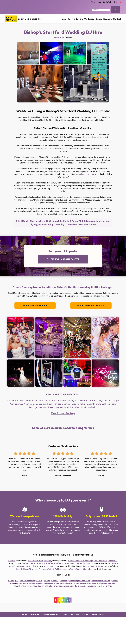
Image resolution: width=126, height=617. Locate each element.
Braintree (47, 561)
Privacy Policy (96, 2)
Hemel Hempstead (37, 563)
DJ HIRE (24, 614)
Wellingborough (61, 569)
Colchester (112, 561)
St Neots (24, 569)
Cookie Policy (107, 2)
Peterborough (89, 566)
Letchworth (113, 563)
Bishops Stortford (35, 561)
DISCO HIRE (35, 614)
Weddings (89, 19)
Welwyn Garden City (77, 569)
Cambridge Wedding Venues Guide (75, 581)
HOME (102, 614)
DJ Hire (39, 581)
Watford (50, 569)
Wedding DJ (13, 581)
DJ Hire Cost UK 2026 (103, 586)
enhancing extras (86, 174)
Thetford (42, 569)
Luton (10, 566)
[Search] (93, 5)
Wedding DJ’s (55, 221)
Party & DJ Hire (75, 19)
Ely (14, 563)
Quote (99, 19)
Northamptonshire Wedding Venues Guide (69, 583)
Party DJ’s (68, 221)
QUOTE (66, 614)
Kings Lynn (90, 563)
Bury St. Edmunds (75, 561)
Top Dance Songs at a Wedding (102, 583)
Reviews (107, 19)
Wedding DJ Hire (59, 37)
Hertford (49, 563)
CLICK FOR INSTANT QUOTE (63, 259)
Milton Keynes (19, 566)
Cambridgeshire (100, 561)
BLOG (94, 614)
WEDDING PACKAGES (51, 614)
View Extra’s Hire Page (63, 413)
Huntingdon (71, 563)
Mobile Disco (85, 221)
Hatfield (26, 563)
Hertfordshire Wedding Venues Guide (32, 583)
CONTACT (85, 614)
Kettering (81, 563)
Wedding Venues (51, 581)
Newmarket (31, 566)
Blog (115, 2)
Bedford (11, 561)
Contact (117, 19)
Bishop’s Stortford (94, 208)
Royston (99, 566)
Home (63, 19)
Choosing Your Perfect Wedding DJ (29, 586)
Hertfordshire (60, 563)
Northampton (49, 566)
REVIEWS (75, 614)
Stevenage (33, 569)
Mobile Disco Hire (27, 581)
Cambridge (88, 561)
